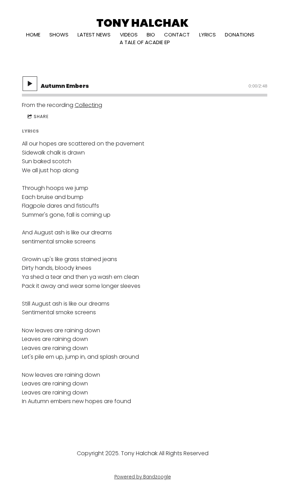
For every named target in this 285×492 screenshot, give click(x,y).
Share (41, 116)
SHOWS (58, 34)
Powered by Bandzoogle (142, 477)
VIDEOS (129, 34)
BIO (151, 34)
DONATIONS (239, 34)
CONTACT (177, 34)
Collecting (88, 105)
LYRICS (207, 34)
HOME (33, 34)
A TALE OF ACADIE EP (145, 42)
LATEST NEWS (94, 34)
